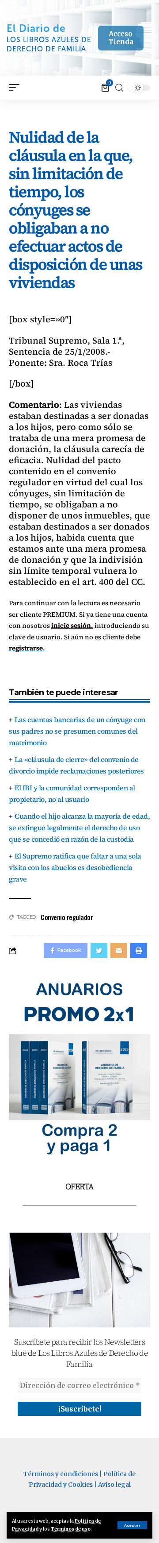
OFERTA (79, 1186)
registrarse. (27, 648)
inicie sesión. (72, 625)
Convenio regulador (67, 917)
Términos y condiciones (60, 1474)
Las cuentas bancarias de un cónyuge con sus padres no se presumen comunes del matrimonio (77, 731)
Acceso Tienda (120, 38)
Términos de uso (71, 1529)
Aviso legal (114, 1485)
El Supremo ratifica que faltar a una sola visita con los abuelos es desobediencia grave (75, 867)
